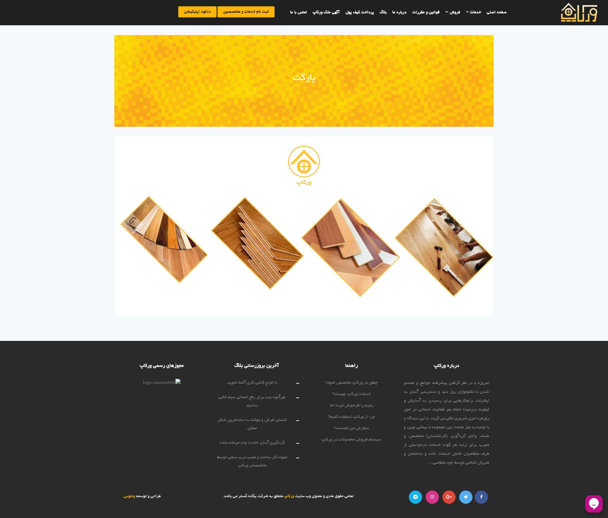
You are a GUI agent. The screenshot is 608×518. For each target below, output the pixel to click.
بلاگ (383, 12)
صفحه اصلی (497, 12)
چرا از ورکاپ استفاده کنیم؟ (351, 417)
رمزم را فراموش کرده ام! (351, 405)
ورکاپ (288, 496)
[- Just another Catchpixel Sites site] (566, 12)
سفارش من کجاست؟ (351, 428)
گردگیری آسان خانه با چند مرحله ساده (252, 443)
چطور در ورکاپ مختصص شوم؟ (351, 382)
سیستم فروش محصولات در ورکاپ (351, 439)
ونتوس (129, 496)
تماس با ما (298, 12)
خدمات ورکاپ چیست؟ (351, 394)
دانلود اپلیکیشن (197, 12)
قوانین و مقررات (426, 12)
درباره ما (399, 12)
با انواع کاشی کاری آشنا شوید (252, 382)
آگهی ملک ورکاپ (326, 12)
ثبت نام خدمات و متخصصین (246, 12)
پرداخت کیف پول (359, 12)
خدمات (475, 12)
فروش (454, 12)
